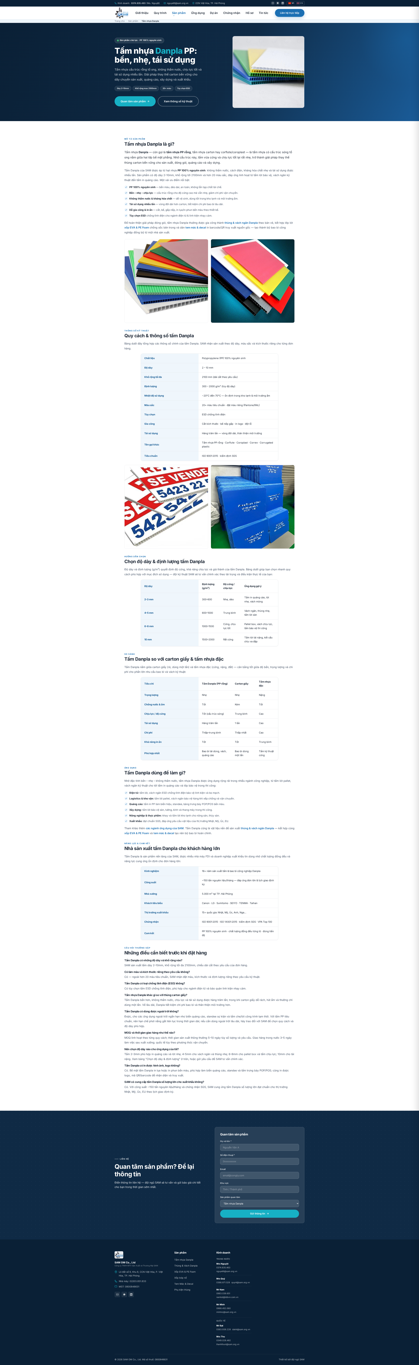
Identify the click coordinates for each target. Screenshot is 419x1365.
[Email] (273, 3)
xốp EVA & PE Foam (136, 227)
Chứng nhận (231, 13)
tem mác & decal (195, 227)
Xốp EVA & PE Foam (185, 1271)
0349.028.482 (223, 1340)
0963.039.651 (223, 1293)
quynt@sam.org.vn (240, 1282)
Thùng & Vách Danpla (186, 1265)
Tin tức (263, 13)
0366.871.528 (223, 1282)
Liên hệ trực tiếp (289, 12)
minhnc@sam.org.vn (226, 1312)
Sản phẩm (179, 13)
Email (223, 1169)
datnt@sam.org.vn (241, 1329)
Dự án (214, 13)
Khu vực (224, 1183)
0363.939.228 (223, 1329)
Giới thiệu (141, 13)
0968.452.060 (223, 1308)
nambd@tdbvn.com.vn (227, 1297)
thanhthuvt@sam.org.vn (227, 1344)
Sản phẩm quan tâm (230, 1197)
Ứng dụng (198, 13)
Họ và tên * (226, 1141)
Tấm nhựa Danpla (183, 1259)
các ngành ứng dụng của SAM (165, 828)
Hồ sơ (249, 13)
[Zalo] (278, 3)
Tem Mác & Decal (183, 1284)
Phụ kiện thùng (182, 1289)
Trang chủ (120, 21)
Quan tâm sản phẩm (133, 101)
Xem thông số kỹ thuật (178, 101)
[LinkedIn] (283, 3)
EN (301, 3)
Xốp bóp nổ (180, 1277)
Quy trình (160, 13)
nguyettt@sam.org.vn (226, 1271)
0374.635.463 (138, 3)
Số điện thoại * (227, 1155)
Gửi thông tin (257, 1213)
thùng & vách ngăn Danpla (241, 222)
